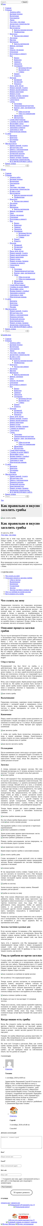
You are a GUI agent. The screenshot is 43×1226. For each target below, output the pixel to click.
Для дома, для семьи (8, 535)
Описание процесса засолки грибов (18, 578)
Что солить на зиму (12, 576)
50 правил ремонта (21, 1192)
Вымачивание (15, 582)
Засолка (13, 588)
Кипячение (14, 584)
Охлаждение (14, 586)
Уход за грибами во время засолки (18, 592)
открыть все (5, 1203)
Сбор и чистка (15, 580)
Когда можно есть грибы (14, 594)
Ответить (8, 1069)
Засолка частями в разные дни (21, 590)
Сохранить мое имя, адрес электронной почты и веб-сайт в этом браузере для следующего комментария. (20, 1181)
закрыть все (15, 1203)
